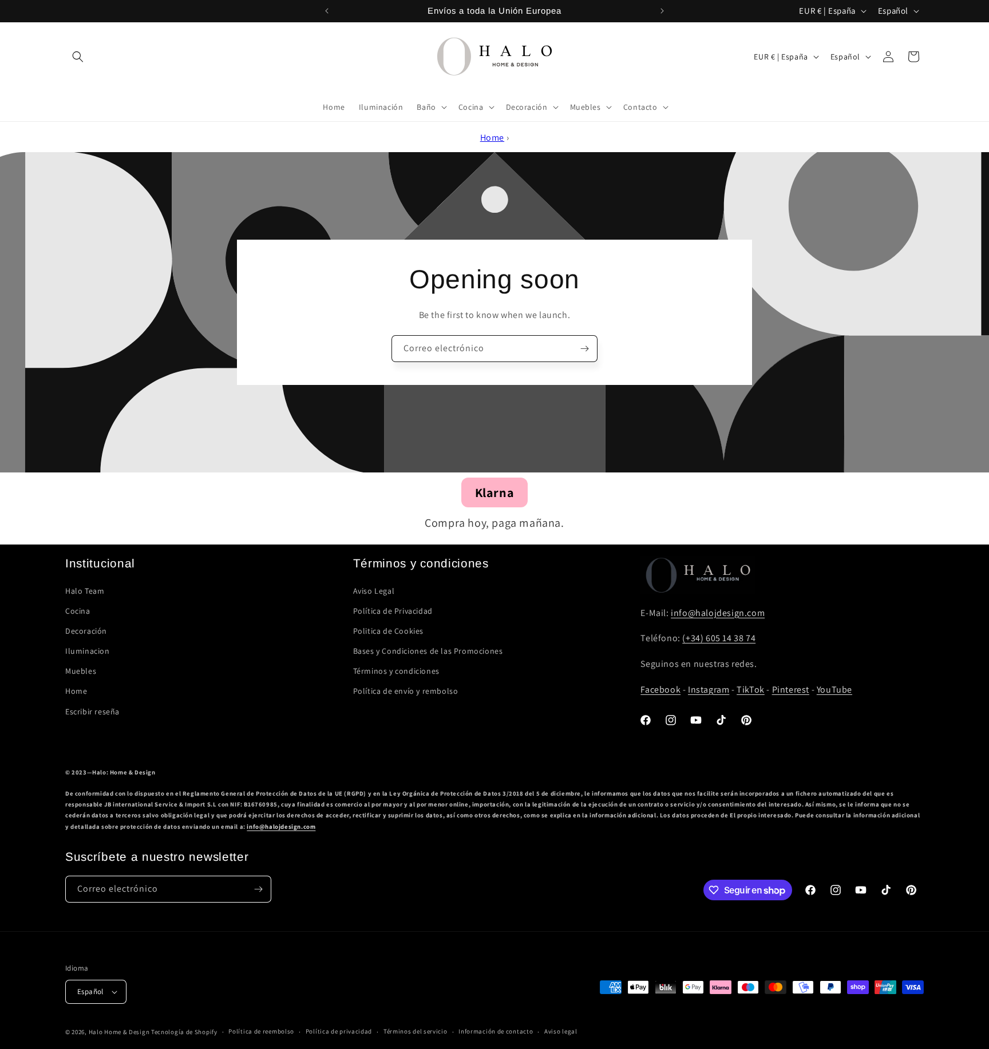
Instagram (708, 690)
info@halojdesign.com (718, 613)
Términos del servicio (415, 1031)
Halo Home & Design (119, 1032)
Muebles (80, 671)
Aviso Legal (374, 591)
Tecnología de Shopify (184, 1032)
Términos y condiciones (396, 671)
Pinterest (790, 690)
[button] (77, 56)
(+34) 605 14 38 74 (718, 638)
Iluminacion (87, 651)
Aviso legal (560, 1031)
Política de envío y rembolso (405, 691)
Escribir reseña (92, 711)
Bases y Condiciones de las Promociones (428, 651)
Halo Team (84, 591)
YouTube (834, 690)
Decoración (86, 631)
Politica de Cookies (388, 631)
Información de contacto (495, 1031)
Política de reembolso (261, 1031)
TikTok (751, 690)
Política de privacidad (339, 1031)
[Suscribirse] (584, 348)
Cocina (77, 611)
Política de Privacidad (393, 611)
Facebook (660, 690)
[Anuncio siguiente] (662, 11)
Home (492, 138)
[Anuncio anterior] (326, 11)
